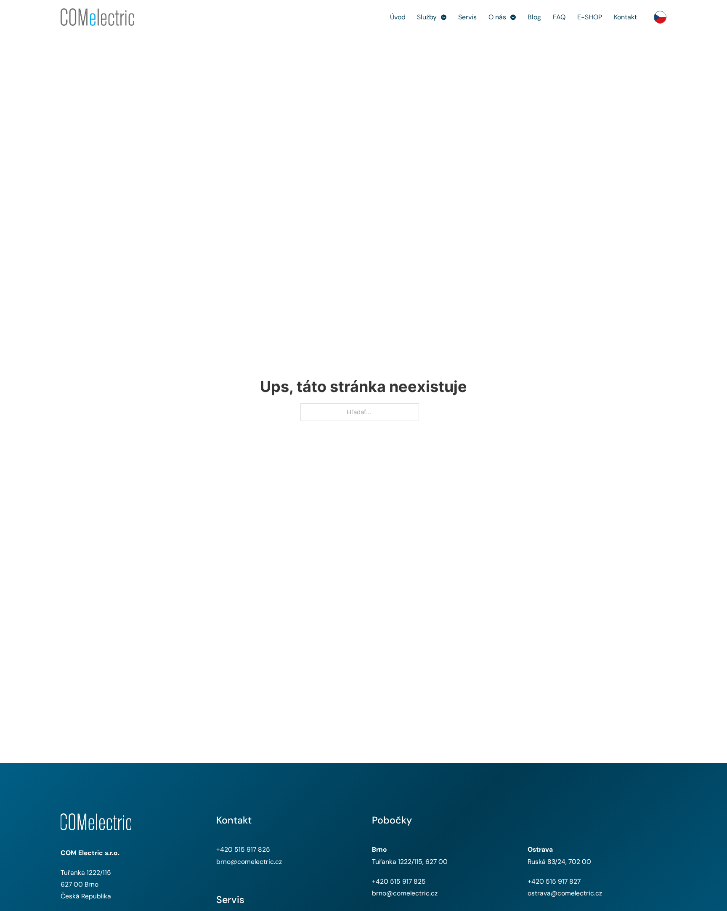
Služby (427, 17)
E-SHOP (589, 17)
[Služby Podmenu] (443, 17)
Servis (467, 17)
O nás (497, 17)
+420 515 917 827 (554, 881)
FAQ (559, 17)
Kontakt (625, 17)
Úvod (398, 17)
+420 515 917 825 (243, 849)
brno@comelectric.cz (249, 861)
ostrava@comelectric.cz (565, 893)
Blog (534, 17)
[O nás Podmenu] (513, 17)
